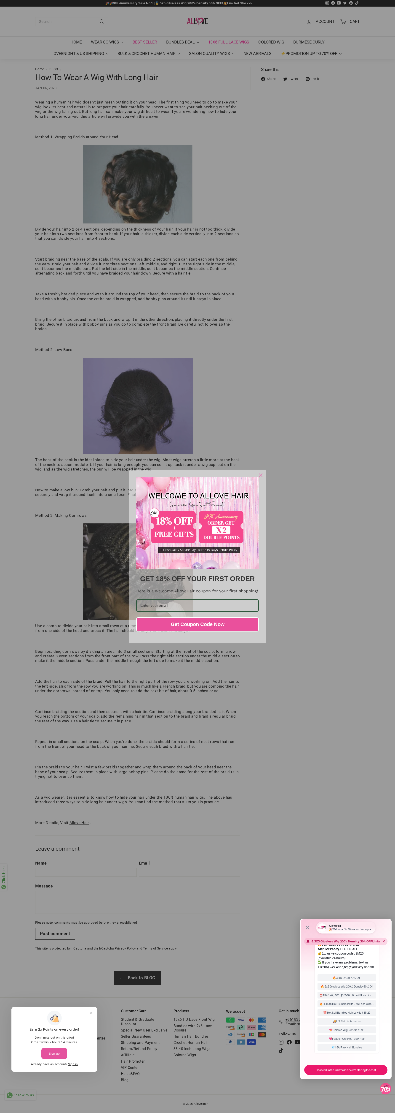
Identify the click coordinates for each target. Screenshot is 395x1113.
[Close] (260, 475)
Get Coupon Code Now (197, 624)
